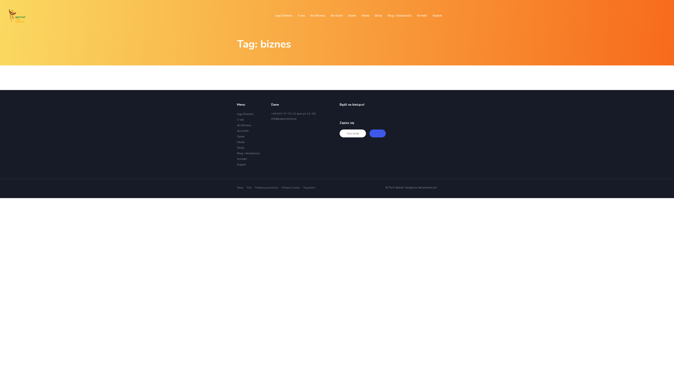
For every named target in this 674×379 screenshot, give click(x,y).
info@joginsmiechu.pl (284, 119)
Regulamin (309, 187)
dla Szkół (243, 131)
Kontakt (242, 159)
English (241, 165)
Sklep (240, 148)
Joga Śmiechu (245, 114)
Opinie (241, 136)
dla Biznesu (244, 125)
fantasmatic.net (427, 188)
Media (241, 142)
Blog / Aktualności (248, 153)
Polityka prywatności (266, 187)
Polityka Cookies (291, 187)
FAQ (249, 187)
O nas (240, 120)
